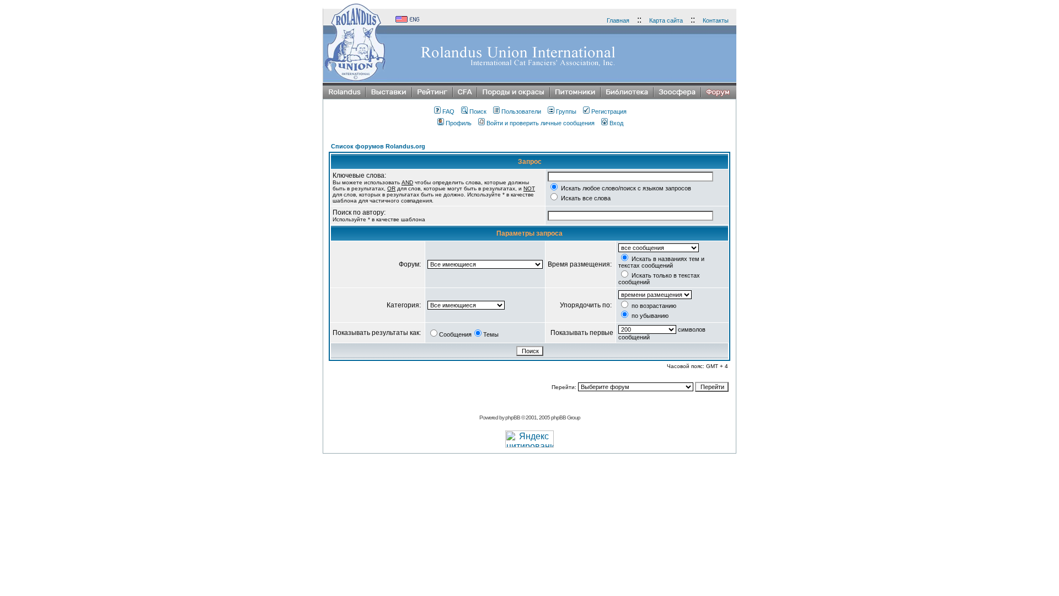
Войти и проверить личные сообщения (540, 123)
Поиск (477, 111)
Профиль (459, 123)
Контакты (716, 20)
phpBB (512, 417)
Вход (616, 123)
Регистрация (609, 111)
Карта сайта (666, 20)
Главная (618, 20)
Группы (566, 111)
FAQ (448, 111)
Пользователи (521, 111)
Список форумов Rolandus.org (378, 146)
